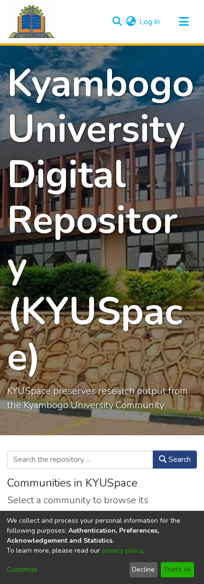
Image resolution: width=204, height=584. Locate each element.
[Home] (31, 21)
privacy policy (122, 550)
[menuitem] (131, 22)
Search (179, 459)
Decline (143, 569)
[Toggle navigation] (183, 22)
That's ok (177, 569)
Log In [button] (150, 22)
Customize (22, 569)
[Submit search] (117, 22)
